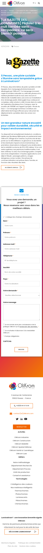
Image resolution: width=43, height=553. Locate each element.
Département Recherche (21, 466)
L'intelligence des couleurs (21, 484)
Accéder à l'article (11, 167)
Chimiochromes (21, 504)
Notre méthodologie (21, 462)
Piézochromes (21, 500)
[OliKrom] (16, 3)
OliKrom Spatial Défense (22, 447)
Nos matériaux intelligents (21, 487)
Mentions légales (8, 543)
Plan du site (12, 546)
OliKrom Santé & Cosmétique (21, 450)
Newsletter (22, 427)
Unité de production (21, 472)
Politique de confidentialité (29, 543)
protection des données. (29, 326)
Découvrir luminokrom (20, 532)
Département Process (21, 469)
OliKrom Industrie (21, 437)
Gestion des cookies (27, 546)
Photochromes (22, 494)
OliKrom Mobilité (21, 444)
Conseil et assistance (21, 475)
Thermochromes (21, 491)
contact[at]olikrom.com (22, 413)
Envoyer (21, 349)
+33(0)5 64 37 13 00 (22, 405)
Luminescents (21, 497)
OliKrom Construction (21, 441)
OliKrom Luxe (21, 453)
